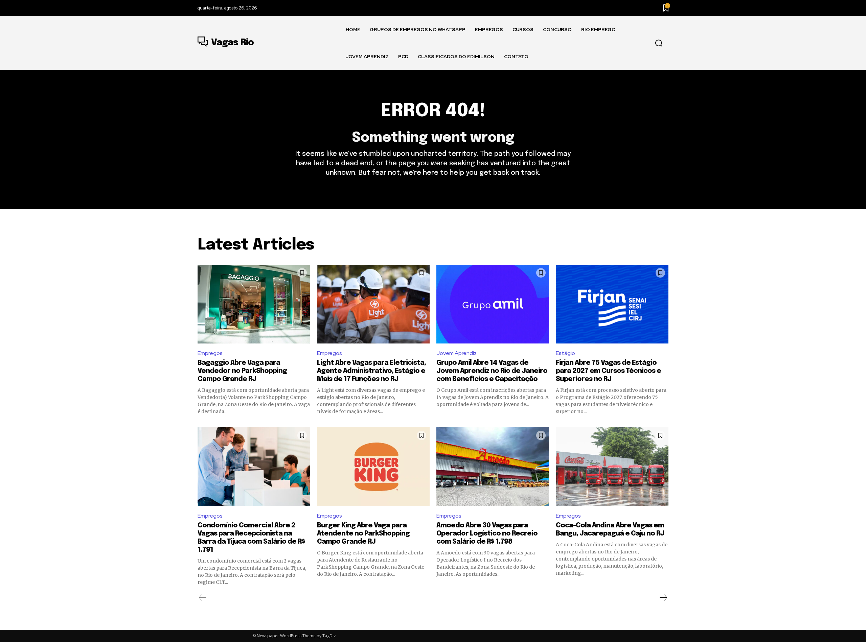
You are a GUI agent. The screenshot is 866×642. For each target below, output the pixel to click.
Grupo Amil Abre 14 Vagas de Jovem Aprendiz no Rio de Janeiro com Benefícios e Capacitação (491, 371)
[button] (658, 43)
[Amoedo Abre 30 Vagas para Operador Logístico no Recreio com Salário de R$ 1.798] (492, 466)
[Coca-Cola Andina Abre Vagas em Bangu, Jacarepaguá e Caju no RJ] (612, 466)
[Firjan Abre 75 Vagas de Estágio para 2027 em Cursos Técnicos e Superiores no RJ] (612, 304)
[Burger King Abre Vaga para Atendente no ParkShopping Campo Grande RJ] (373, 466)
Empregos (210, 353)
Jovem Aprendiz (456, 353)
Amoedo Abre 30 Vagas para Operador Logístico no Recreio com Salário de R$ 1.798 (487, 533)
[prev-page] (203, 598)
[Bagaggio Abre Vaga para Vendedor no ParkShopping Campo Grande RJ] (254, 304)
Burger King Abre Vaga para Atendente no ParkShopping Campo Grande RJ (363, 533)
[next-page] (663, 598)
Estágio (565, 353)
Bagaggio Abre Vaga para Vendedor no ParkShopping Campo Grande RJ (242, 371)
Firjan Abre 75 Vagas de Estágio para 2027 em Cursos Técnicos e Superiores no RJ (608, 371)
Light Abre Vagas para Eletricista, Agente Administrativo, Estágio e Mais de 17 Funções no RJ (371, 371)
